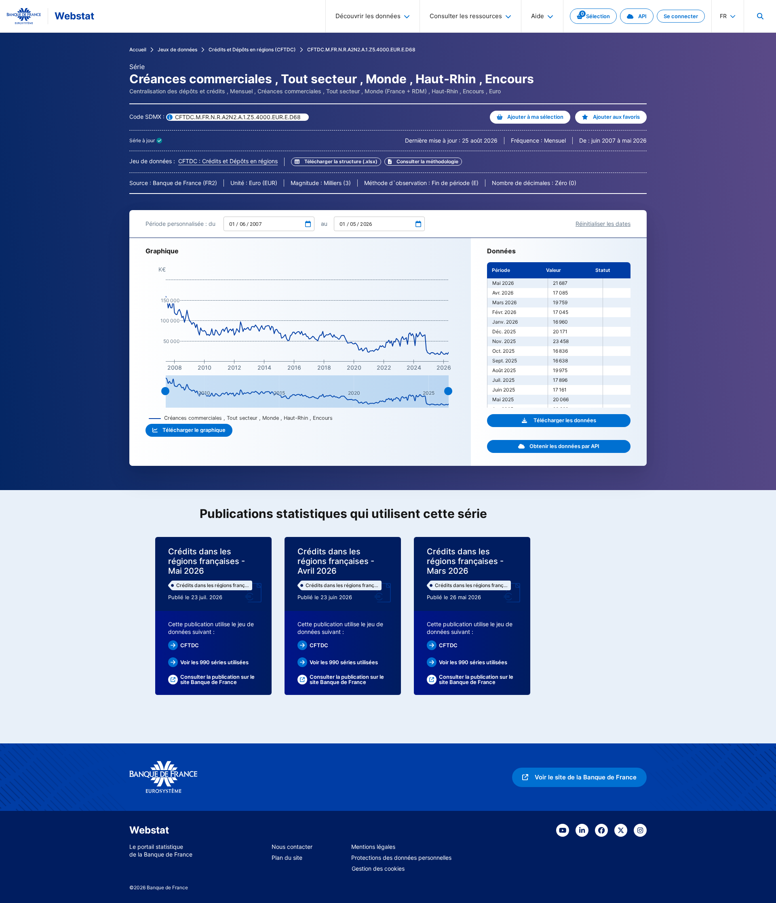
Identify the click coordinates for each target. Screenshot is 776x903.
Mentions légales (373, 846)
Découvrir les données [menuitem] (368, 16)
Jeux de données (177, 49)
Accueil (137, 49)
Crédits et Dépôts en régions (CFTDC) (252, 49)
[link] (593, 16)
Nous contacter (292, 846)
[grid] (558, 335)
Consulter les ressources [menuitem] (466, 16)
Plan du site (287, 857)
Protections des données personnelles (401, 857)
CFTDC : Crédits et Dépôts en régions (228, 161)
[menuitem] (760, 16)
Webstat (74, 16)
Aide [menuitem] (537, 16)
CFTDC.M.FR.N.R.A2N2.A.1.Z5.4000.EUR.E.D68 (361, 49)
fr (723, 16)
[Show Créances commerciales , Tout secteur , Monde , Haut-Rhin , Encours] (241, 418)
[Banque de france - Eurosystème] (24, 16)
